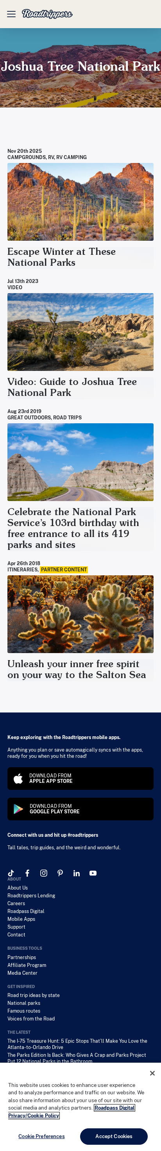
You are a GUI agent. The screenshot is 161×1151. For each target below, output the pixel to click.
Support (16, 927)
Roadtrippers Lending (31, 896)
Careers (16, 903)
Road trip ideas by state (33, 995)
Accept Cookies (113, 1136)
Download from (51, 778)
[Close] (152, 1073)
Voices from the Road (31, 1019)
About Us (17, 888)
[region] (80, 1107)
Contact (16, 935)
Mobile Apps (21, 919)
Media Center (22, 973)
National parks (23, 1003)
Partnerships (21, 957)
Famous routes (23, 1011)
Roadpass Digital (26, 911)
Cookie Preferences (41, 1136)
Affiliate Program (26, 965)
